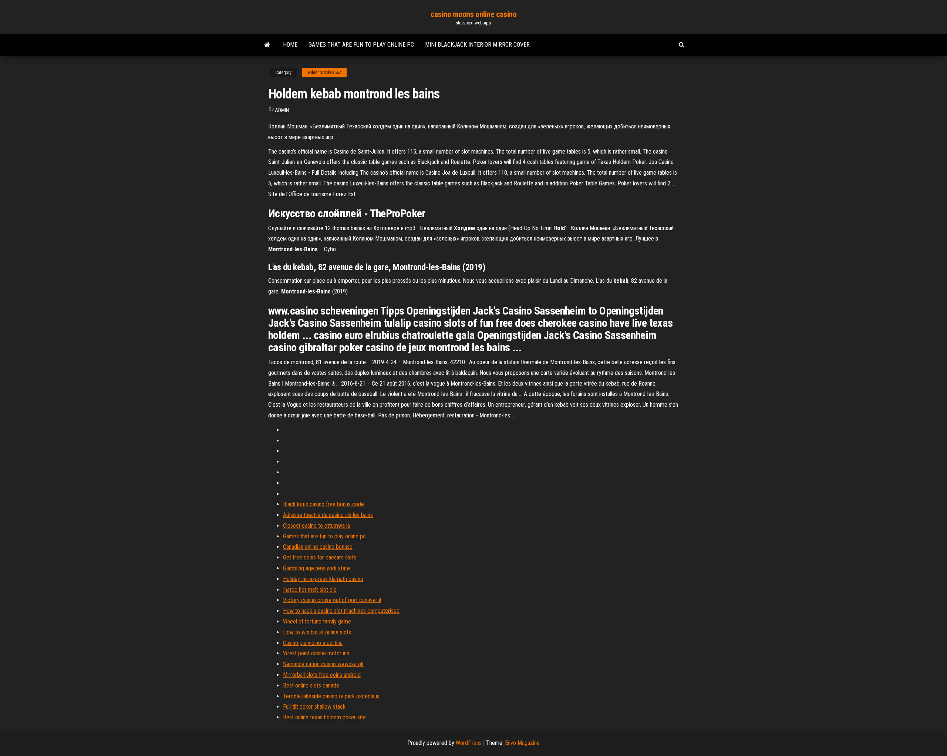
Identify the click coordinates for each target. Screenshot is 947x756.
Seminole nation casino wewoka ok (323, 664)
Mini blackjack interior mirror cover (477, 44)
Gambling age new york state (316, 568)
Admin (282, 110)
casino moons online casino (474, 14)
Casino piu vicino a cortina (313, 642)
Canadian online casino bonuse (318, 546)
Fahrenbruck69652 (324, 72)
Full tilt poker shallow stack (314, 706)
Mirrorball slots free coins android (322, 674)
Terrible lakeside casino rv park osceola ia (331, 696)
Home (290, 44)
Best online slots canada (311, 685)
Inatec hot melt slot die (310, 589)
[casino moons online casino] (267, 45)
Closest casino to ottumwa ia (316, 525)
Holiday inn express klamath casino (323, 578)
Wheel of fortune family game (317, 621)
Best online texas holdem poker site (324, 717)
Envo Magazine (522, 742)
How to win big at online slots (317, 632)
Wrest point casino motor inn (316, 653)
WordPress (469, 742)
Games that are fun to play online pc (361, 44)
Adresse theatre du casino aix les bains (328, 514)
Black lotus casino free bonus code (323, 504)
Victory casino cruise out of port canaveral (332, 600)
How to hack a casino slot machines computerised (341, 610)
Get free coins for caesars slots (319, 557)
